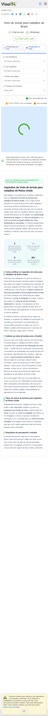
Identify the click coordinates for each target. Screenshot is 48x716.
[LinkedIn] (20, 14)
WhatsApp (34, 32)
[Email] (32, 14)
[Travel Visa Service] (8, 4)
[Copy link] (36, 14)
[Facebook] (12, 14)
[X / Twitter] (16, 14)
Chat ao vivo (18, 32)
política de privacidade (11, 707)
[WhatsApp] (24, 14)
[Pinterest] (28, 14)
